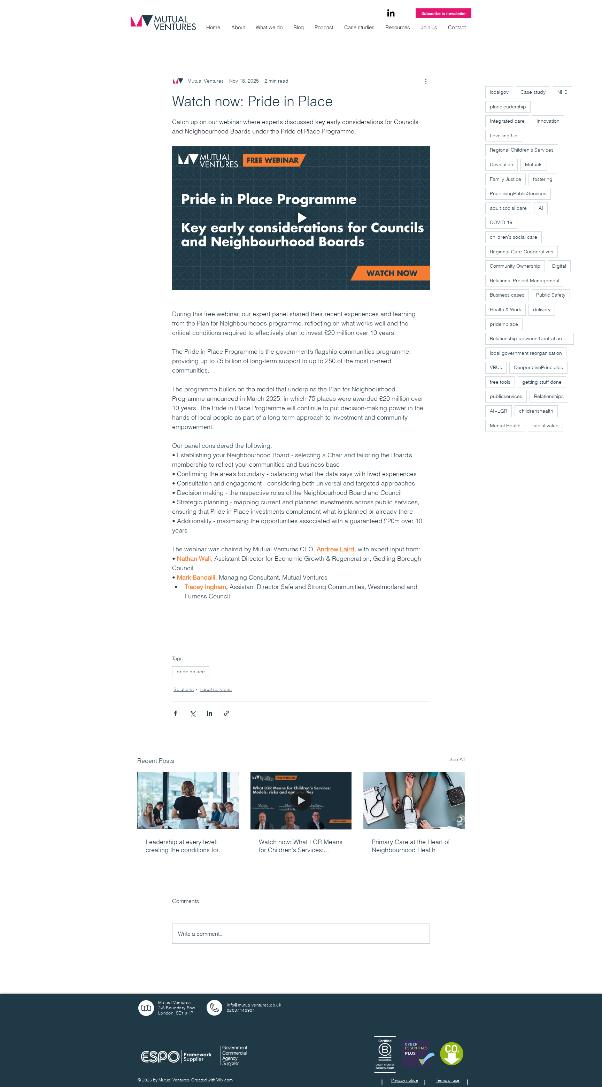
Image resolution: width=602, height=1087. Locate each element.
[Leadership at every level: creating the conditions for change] (188, 800)
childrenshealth (536, 411)
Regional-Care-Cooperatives (521, 251)
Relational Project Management (524, 280)
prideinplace (191, 671)
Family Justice (505, 179)
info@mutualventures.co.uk (254, 1005)
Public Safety (550, 295)
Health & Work (505, 309)
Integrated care (507, 121)
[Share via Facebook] (175, 713)
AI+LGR (498, 411)
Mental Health (505, 425)
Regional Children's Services (522, 150)
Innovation (548, 121)
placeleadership (508, 107)
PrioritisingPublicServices (518, 193)
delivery (541, 309)
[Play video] (301, 217)
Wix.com (224, 1079)
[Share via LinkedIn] (209, 713)
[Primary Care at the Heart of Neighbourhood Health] (414, 800)
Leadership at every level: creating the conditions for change (182, 846)
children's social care (513, 237)
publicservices (506, 396)
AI (541, 208)
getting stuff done (542, 382)
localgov (499, 92)
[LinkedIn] (390, 13)
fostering (543, 179)
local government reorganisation (526, 353)
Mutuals (533, 164)
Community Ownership (515, 266)
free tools (500, 382)
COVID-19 (501, 222)
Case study (533, 92)
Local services (216, 689)
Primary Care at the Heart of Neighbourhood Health (411, 846)
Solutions (183, 689)
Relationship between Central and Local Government (532, 338)
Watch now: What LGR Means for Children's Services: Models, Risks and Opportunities (300, 846)
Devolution (501, 164)
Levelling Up (504, 135)
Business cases (507, 295)
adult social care (508, 208)
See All (457, 759)
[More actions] (426, 81)
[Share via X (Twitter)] (192, 713)
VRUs (496, 367)
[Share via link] (226, 713)
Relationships (549, 396)
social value (545, 425)
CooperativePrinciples (538, 367)
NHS (562, 92)
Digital (559, 266)
